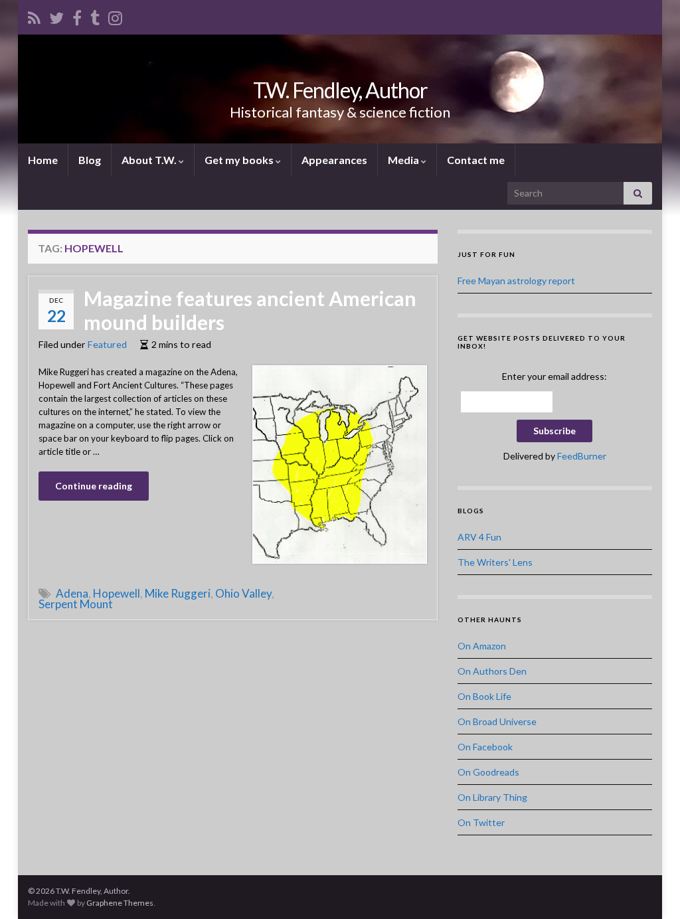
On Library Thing (492, 797)
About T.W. (150, 159)
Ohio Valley (243, 593)
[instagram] (115, 15)
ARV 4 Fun (479, 537)
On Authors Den (492, 671)
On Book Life (484, 696)
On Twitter (481, 822)
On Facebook (485, 746)
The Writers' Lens (495, 562)
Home (43, 159)
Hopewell (116, 593)
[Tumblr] (95, 15)
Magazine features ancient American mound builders (250, 310)
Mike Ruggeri (178, 593)
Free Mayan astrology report (516, 280)
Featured (107, 344)
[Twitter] (56, 15)
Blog (89, 159)
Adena (72, 593)
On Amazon (482, 645)
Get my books (240, 159)
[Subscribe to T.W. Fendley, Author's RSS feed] (34, 15)
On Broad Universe (497, 721)
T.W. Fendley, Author (340, 90)
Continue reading (93, 485)
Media (404, 159)
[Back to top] (650, 889)
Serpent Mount (76, 604)
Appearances (334, 159)
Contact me (476, 159)
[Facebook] (77, 15)
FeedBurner (581, 455)
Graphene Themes (119, 903)
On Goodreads (488, 772)
